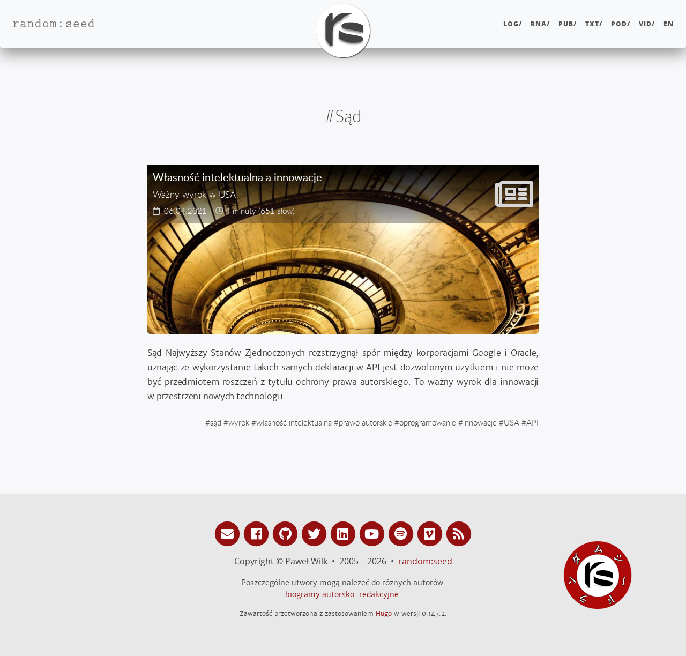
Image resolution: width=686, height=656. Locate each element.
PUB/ (567, 23)
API (532, 422)
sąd (215, 422)
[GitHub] (286, 533)
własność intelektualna (294, 422)
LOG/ (512, 23)
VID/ (647, 23)
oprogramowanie (427, 422)
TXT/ (593, 23)
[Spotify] (402, 533)
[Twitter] (315, 533)
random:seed (425, 561)
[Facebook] (257, 533)
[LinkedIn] (344, 533)
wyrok (238, 422)
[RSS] (459, 533)
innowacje (480, 422)
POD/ (620, 23)
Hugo (384, 613)
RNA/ (540, 23)
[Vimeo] (431, 533)
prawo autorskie (365, 422)
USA (511, 422)
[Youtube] (373, 533)
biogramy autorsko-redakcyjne (342, 594)
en (668, 23)
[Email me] (228, 533)
